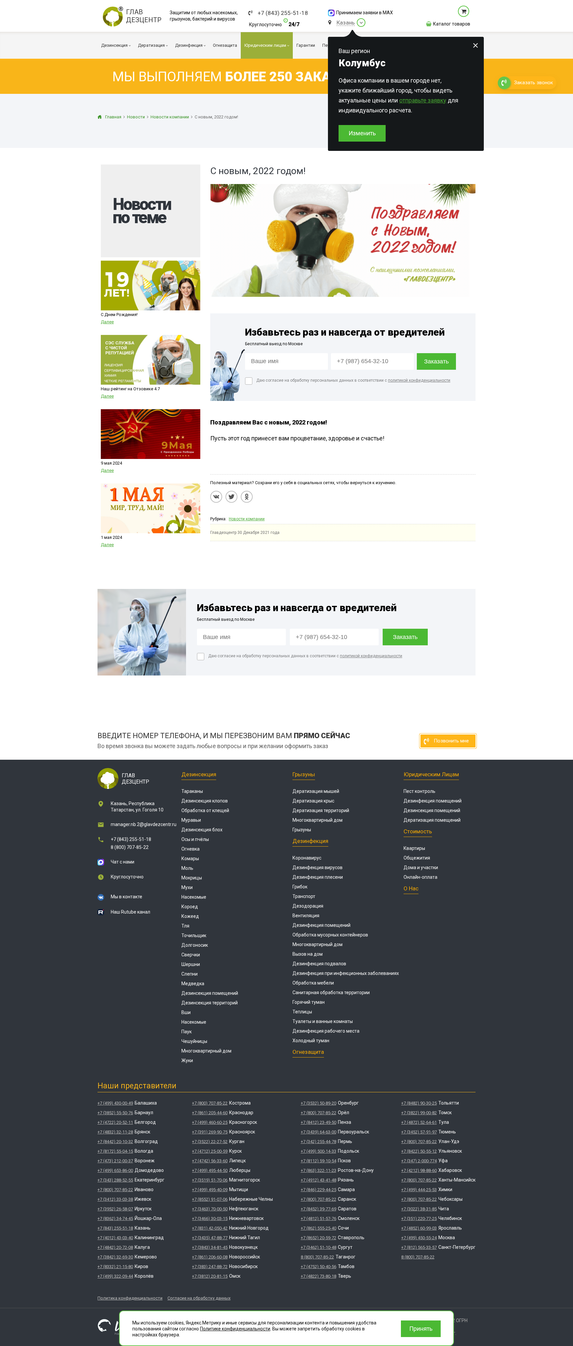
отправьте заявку (422, 100)
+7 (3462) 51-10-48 (318, 1247)
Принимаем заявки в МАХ (364, 12)
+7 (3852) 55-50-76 (115, 1112)
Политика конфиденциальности (129, 1298)
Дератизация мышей (315, 791)
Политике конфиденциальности (235, 1328)
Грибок (299, 886)
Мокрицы (191, 877)
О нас (411, 888)
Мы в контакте (126, 896)
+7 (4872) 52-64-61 (419, 1122)
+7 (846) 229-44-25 (318, 1189)
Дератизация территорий (320, 810)
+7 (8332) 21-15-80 (115, 1266)
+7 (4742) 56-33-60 (209, 1160)
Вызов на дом (307, 954)
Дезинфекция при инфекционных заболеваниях (345, 973)
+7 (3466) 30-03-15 (209, 1218)
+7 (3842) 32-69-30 (115, 1256)
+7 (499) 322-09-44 (115, 1276)
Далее (107, 321)
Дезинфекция (310, 841)
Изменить (362, 133)
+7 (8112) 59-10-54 (318, 1160)
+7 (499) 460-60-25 (209, 1122)
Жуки (187, 1060)
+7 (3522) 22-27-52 (209, 1141)
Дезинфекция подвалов (319, 963)
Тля (185, 926)
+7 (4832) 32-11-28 (115, 1131)
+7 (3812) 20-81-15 (209, 1276)
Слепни (189, 974)
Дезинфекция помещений (321, 925)
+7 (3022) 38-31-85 (419, 1208)
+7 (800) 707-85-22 (115, 1189)
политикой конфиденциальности (419, 380)
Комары (190, 858)
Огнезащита (308, 1052)
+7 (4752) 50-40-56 (318, 1266)
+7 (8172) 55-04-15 (115, 1151)
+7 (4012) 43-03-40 (115, 1237)
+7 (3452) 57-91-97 (419, 1131)
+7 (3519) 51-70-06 (209, 1180)
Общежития (417, 858)
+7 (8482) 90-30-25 (419, 1103)
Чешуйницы (194, 1041)
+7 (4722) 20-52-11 (115, 1122)
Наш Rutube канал (130, 912)
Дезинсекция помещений (209, 993)
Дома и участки (421, 867)
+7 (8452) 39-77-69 (318, 1208)
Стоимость (418, 831)
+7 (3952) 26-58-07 (115, 1208)
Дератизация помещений (432, 820)
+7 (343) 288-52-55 (115, 1180)
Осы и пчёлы (195, 839)
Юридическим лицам (431, 774)
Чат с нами (122, 862)
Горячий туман (308, 1002)
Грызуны (303, 774)
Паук (186, 1031)
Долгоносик (194, 945)
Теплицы (302, 1011)
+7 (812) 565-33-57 (419, 1247)
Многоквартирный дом (206, 1051)
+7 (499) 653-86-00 (115, 1170)
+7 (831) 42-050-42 (209, 1228)
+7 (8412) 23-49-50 (318, 1122)
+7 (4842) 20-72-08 (115, 1247)
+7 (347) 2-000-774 (419, 1160)
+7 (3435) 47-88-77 (209, 1237)
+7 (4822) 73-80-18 (318, 1276)
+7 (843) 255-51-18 (283, 13)
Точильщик (193, 935)
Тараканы (192, 791)
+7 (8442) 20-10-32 (115, 1141)
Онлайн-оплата (420, 877)
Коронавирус (306, 858)
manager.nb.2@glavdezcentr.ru (143, 824)
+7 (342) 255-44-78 (318, 1141)
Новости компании (247, 519)
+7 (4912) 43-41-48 (318, 1180)
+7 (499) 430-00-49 (115, 1103)
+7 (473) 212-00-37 (115, 1160)
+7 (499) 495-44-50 (209, 1170)
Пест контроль (419, 791)
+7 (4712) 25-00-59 (209, 1151)
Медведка (192, 983)
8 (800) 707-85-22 (130, 847)
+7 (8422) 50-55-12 (419, 1151)
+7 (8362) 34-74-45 (115, 1218)
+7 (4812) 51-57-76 (318, 1218)
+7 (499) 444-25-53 (419, 1189)
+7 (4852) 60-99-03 (419, 1228)
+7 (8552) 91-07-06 (209, 1199)
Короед (189, 906)
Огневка (190, 849)
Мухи (187, 887)
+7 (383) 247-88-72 (209, 1266)
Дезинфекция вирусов (317, 867)
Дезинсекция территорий (209, 1002)
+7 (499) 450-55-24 (419, 1237)
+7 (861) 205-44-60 (209, 1112)
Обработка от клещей (205, 810)
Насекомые (193, 897)
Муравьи (191, 820)
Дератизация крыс (313, 800)
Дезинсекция (198, 774)
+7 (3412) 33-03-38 (115, 1199)
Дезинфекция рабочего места (325, 1031)
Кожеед (190, 916)
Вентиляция (305, 915)
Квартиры (414, 848)
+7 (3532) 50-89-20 (318, 1103)
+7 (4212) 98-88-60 (419, 1170)
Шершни (190, 964)
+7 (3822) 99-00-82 (419, 1112)
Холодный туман (310, 1040)
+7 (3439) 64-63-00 (318, 1131)
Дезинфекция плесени (317, 877)
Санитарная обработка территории (331, 992)
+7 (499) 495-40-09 (209, 1189)
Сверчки (190, 954)
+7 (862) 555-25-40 (318, 1228)
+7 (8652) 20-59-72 (318, 1237)
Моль (187, 868)
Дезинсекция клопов (204, 800)
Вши (186, 1012)
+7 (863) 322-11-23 (318, 1170)
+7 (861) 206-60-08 (209, 1256)
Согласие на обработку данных (198, 1298)
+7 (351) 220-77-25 (419, 1218)
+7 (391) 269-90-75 (209, 1131)
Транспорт (303, 896)
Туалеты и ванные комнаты (322, 1021)
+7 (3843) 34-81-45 (209, 1247)
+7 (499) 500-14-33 (318, 1151)
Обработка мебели (313, 983)
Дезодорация (307, 906)
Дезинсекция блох (202, 829)
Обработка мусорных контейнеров (330, 934)
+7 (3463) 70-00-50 (209, 1208)
